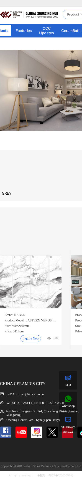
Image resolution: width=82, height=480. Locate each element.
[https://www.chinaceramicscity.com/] (29, 14)
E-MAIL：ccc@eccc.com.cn (24, 394)
